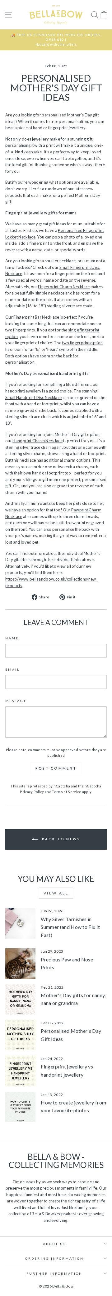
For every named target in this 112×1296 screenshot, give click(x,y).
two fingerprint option (82, 342)
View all (56, 893)
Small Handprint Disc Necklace (33, 397)
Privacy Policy (32, 792)
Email (12, 669)
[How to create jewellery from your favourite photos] (20, 1107)
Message (16, 701)
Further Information (54, 1273)
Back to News (60, 839)
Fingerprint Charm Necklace (64, 286)
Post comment (56, 768)
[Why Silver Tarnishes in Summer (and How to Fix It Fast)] (20, 923)
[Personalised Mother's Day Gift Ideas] (20, 1035)
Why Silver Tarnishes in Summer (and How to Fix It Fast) (70, 927)
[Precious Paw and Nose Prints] (20, 963)
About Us (54, 1244)
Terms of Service (66, 792)
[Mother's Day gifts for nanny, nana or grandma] (20, 999)
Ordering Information (54, 1258)
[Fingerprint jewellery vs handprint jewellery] (20, 1071)
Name (12, 638)
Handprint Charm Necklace (37, 440)
